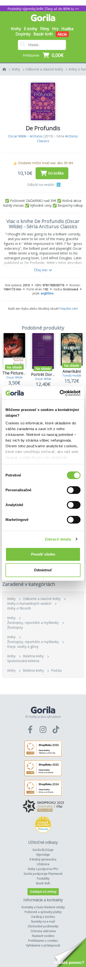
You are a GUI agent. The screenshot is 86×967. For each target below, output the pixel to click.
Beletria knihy (33, 656)
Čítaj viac (41, 270)
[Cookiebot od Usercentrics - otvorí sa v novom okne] (61, 393)
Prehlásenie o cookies (43, 941)
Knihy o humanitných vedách (29, 603)
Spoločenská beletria (23, 661)
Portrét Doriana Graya (51, 374)
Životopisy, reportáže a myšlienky (33, 622)
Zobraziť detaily (58, 539)
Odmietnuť (43, 570)
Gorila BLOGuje (43, 850)
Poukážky (43, 878)
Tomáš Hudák (71, 375)
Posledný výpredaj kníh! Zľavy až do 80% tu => (43, 8)
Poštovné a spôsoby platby (43, 912)
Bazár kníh (43, 34)
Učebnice (43, 864)
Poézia (56, 670)
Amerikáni (72, 371)
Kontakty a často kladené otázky (43, 907)
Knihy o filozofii (19, 608)
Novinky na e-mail (43, 921)
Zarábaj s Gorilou (43, 917)
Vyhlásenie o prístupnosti (43, 945)
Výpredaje (43, 855)
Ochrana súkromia (43, 931)
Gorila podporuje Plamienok (43, 874)
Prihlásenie (31, 55)
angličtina (47, 293)
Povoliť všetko (43, 554)
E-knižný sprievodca (43, 859)
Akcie (62, 34)
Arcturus (36, 136)
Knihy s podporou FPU (43, 869)
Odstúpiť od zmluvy (43, 892)
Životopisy (15, 627)
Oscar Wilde (17, 136)
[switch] (74, 490)
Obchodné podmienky (43, 926)
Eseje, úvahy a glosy (22, 646)
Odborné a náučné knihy (44, 69)
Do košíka (56, 173)
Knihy (16, 69)
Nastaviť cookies (43, 936)
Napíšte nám (69, 309)
